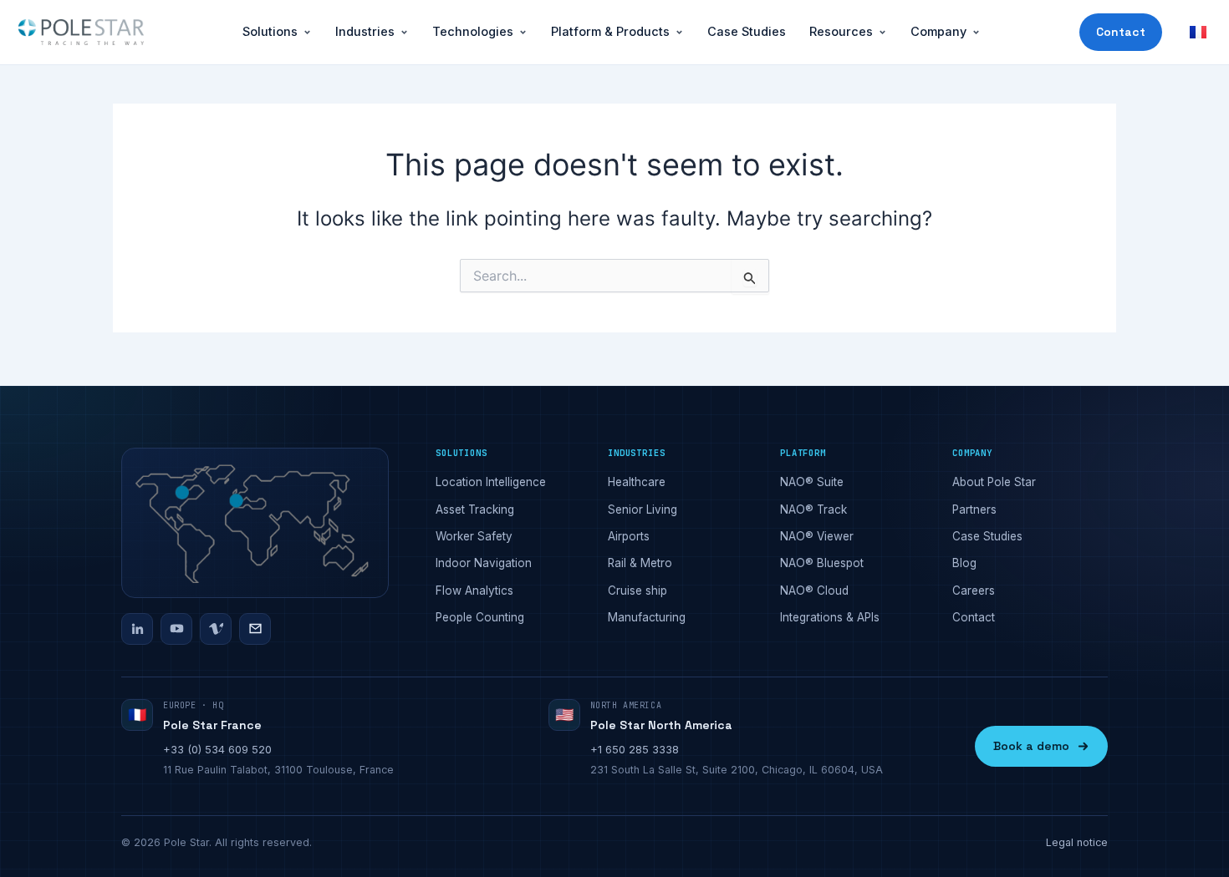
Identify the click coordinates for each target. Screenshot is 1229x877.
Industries (365, 31)
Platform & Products (610, 31)
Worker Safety (474, 536)
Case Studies (746, 31)
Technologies (472, 31)
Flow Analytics (474, 590)
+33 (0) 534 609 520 (217, 749)
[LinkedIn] (137, 629)
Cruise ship (637, 590)
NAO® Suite (812, 482)
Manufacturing (647, 617)
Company (938, 31)
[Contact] (255, 629)
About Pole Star (994, 482)
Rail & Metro (640, 563)
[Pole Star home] (81, 32)
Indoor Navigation (484, 563)
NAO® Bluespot (822, 563)
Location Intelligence (491, 482)
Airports (629, 536)
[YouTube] (176, 629)
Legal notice (1077, 842)
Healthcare (636, 482)
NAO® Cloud (814, 590)
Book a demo (1031, 745)
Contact (1120, 31)
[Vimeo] (216, 629)
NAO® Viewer (817, 536)
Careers (973, 590)
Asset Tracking (475, 509)
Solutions (270, 31)
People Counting (480, 617)
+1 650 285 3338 (634, 749)
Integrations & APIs (830, 617)
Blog (964, 563)
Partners (974, 509)
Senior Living (642, 509)
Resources (841, 31)
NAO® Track (813, 509)
